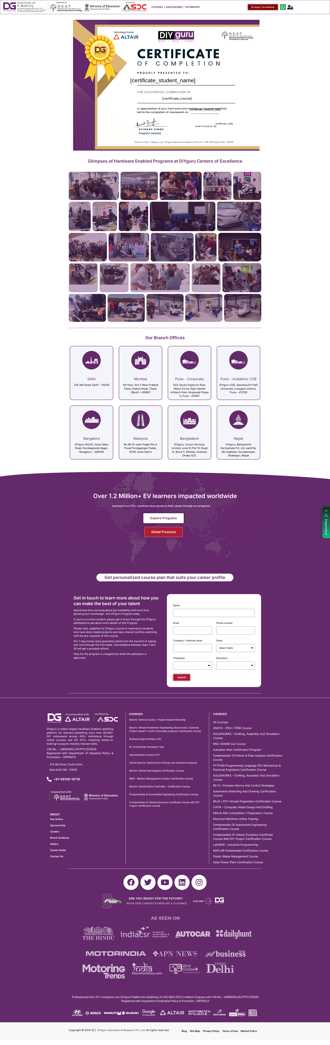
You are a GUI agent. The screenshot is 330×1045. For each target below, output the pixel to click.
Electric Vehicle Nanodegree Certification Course (156, 770)
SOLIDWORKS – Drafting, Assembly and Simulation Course (246, 736)
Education (221, 658)
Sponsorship (57, 825)
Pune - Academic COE (238, 379)
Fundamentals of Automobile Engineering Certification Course (163, 794)
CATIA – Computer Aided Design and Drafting (243, 807)
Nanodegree (174, 7)
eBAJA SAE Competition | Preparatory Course (243, 813)
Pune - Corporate (189, 379)
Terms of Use (230, 1031)
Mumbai (140, 379)
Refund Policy (249, 1031)
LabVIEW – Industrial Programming (235, 844)
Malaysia (140, 438)
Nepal (238, 438)
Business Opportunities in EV (145, 738)
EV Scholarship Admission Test (146, 746)
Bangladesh (189, 438)
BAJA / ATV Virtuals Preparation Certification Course (247, 801)
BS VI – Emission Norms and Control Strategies (243, 785)
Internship (192, 7)
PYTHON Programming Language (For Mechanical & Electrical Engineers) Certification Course (247, 767)
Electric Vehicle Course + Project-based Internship (157, 719)
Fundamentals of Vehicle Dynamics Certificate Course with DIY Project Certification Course (164, 804)
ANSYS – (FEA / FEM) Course (232, 728)
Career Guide (58, 850)
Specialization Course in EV (144, 754)
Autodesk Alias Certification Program (237, 749)
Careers (54, 831)
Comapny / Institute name (187, 640)
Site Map (195, 1031)
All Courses (220, 722)
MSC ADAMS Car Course (229, 744)
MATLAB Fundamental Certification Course (240, 850)
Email (176, 622)
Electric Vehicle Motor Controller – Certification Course (159, 786)
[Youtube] (165, 882)
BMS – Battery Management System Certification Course (161, 778)
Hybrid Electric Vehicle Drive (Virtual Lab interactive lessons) (163, 762)
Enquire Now (326, 527)
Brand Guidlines (59, 837)
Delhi (91, 379)
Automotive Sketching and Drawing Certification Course (244, 793)
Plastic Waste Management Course (235, 856)
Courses (157, 7)
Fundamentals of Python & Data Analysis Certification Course (247, 757)
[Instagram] (199, 882)
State (219, 640)
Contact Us (56, 856)
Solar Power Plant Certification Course (238, 862)
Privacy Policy (211, 1031)
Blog (184, 1031)
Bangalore (91, 438)
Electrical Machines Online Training (235, 819)
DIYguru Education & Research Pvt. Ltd (121, 1030)
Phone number (224, 622)
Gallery (54, 843)
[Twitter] (148, 882)
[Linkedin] (182, 882)
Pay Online (56, 819)
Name (176, 605)
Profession (179, 658)
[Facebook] (131, 882)
